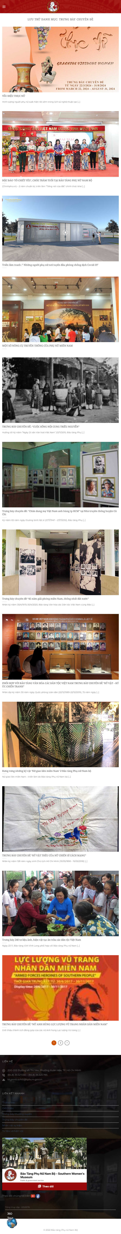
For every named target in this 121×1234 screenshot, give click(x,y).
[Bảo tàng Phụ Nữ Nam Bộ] (53, 6)
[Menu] (4, 6)
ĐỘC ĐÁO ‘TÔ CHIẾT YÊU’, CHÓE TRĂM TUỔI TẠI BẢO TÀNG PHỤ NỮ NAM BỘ (47, 180)
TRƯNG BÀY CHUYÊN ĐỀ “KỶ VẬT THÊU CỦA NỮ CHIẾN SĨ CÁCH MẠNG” (44, 855)
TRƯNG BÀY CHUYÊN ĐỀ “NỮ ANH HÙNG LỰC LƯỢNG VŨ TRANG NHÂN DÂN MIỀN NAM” (55, 1024)
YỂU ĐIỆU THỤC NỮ (13, 96)
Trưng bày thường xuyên (17, 1114)
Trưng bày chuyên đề (14, 1119)
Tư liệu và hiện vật (12, 1131)
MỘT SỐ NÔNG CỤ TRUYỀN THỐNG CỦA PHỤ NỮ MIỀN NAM (37, 345)
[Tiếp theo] (67, 1042)
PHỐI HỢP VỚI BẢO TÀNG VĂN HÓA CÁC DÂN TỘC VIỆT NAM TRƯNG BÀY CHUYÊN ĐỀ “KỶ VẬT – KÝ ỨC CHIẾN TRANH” (60, 685)
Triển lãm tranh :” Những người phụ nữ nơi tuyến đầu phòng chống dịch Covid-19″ (50, 265)
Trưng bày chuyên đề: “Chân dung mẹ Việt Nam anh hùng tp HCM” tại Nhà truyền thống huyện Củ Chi (59, 512)
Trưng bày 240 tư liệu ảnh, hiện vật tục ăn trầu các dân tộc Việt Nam (41, 939)
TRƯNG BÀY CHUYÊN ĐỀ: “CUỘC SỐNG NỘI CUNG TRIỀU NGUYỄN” (40, 426)
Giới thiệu (8, 1108)
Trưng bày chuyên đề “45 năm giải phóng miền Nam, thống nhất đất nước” (45, 598)
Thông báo (8, 1102)
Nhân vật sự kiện (12, 1125)
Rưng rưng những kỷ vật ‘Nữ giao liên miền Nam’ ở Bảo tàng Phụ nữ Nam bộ (46, 771)
